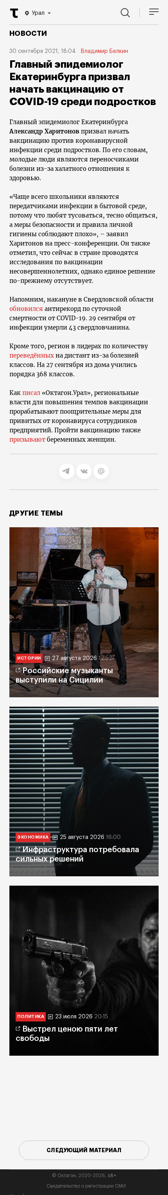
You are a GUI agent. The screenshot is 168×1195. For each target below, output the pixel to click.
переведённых (31, 355)
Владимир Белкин (104, 51)
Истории (29, 658)
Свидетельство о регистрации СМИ (86, 1186)
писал (31, 393)
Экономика (33, 837)
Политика (30, 1016)
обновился (26, 308)
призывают (27, 439)
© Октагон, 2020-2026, (84, 1175)
